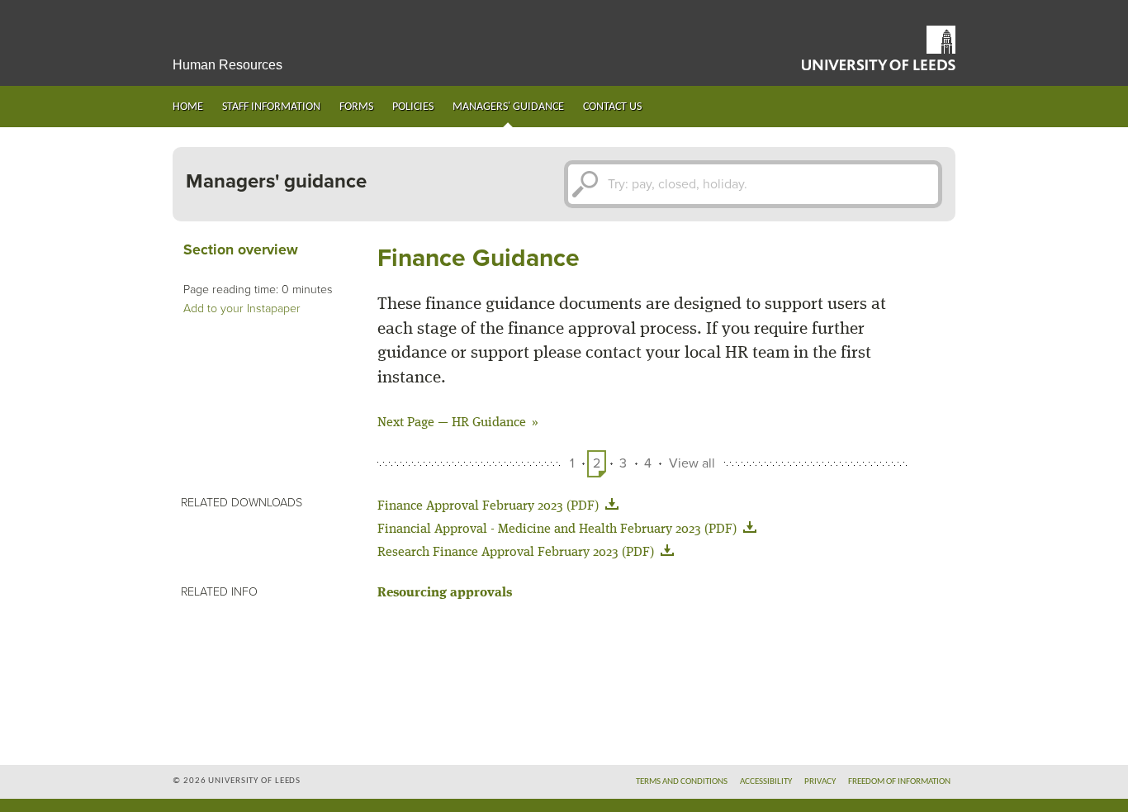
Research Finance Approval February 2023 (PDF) (515, 552)
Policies (413, 107)
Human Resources (227, 65)
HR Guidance (488, 423)
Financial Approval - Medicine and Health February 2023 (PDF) (557, 529)
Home (188, 107)
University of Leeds (878, 48)
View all (692, 463)
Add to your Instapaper (242, 309)
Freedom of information (899, 781)
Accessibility (766, 781)
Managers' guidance (508, 107)
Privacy (820, 781)
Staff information (271, 107)
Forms (356, 107)
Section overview (240, 250)
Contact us (612, 107)
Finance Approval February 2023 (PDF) (488, 506)
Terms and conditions (682, 781)
